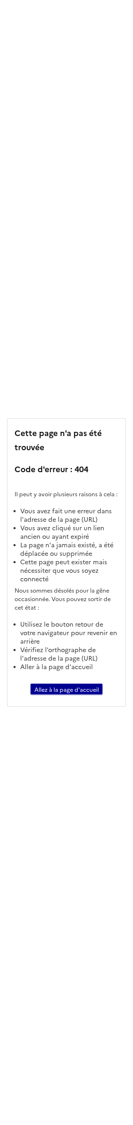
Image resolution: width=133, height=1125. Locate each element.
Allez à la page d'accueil (66, 689)
